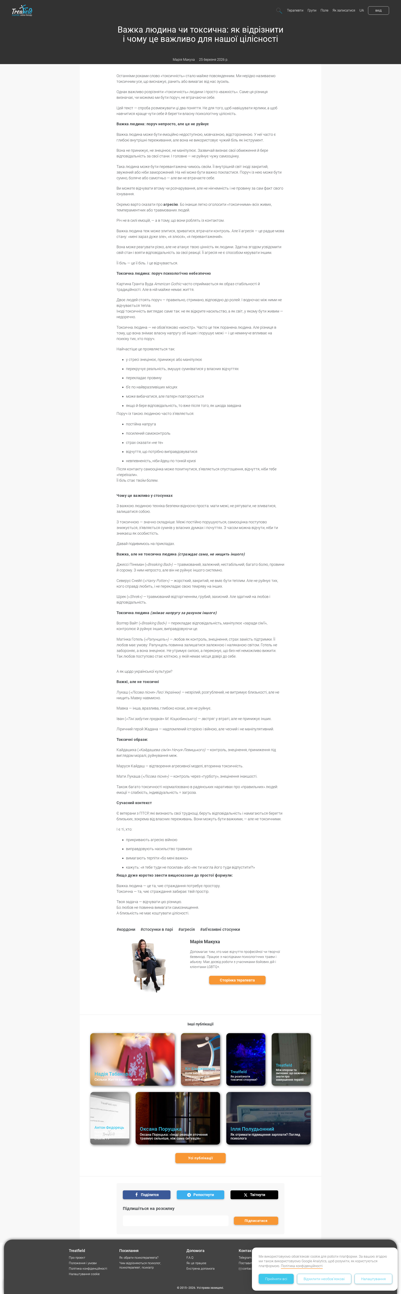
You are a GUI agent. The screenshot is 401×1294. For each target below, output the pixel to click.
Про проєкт (77, 1258)
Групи (312, 10)
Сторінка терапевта (237, 980)
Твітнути (257, 1194)
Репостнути (203, 1194)
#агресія (186, 929)
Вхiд (378, 10)
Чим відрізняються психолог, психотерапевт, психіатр (140, 1265)
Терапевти (295, 10)
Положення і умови (83, 1263)
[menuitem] (295, 10)
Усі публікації (200, 1158)
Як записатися (344, 10)
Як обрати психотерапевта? (139, 1258)
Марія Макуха (184, 60)
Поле (324, 10)
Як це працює (196, 1263)
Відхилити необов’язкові (324, 1279)
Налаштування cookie (84, 1274)
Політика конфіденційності (302, 1266)
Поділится (150, 1194)
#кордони (126, 929)
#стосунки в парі (156, 929)
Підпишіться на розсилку (149, 1208)
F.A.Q (189, 1258)
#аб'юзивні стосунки (220, 929)
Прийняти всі (276, 1279)
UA (361, 10)
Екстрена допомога (200, 1268)
